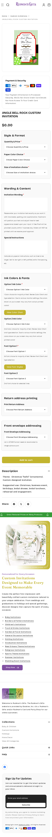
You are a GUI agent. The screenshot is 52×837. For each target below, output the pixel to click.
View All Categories (10, 741)
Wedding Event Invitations (17, 661)
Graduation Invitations (16, 643)
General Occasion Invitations (19, 635)
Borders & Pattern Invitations (19, 621)
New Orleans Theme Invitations (20, 646)
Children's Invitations (15, 624)
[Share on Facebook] (14, 504)
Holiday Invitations (14, 639)
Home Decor (7, 737)
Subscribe (26, 805)
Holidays (6, 734)
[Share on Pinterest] (28, 504)
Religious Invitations (15, 650)
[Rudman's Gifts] (12, 693)
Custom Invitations (18, 16)
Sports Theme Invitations (17, 654)
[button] (2, 4)
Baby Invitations (13, 617)
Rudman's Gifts (24, 825)
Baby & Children (9, 727)
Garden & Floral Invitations (18, 632)
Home (4, 16)
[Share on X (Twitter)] (21, 504)
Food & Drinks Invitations (17, 628)
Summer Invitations (14, 657)
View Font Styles (15, 367)
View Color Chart (15, 312)
